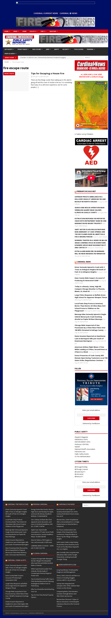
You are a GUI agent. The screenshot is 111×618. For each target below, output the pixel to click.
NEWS (15, 31)
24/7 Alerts (8, 49)
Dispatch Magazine (81, 437)
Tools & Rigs (78, 49)
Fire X (43, 31)
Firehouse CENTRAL (82, 444)
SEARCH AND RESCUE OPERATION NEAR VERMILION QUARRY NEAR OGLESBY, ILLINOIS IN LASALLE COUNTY (89, 210)
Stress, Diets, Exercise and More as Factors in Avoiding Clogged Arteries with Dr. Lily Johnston (68, 578)
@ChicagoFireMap (81, 467)
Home (6, 31)
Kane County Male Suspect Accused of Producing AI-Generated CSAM (14, 578)
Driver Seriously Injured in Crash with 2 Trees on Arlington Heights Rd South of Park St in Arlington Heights (90, 269)
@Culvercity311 (80, 472)
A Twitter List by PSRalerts (84, 134)
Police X (33, 31)
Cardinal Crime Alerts (16, 560)
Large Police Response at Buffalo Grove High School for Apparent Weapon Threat (16, 586)
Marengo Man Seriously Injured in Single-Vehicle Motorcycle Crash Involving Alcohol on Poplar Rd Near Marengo (91, 316)
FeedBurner (96, 423)
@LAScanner (79, 474)
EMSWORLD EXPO (81, 439)
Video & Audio (10, 54)
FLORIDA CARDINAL (40, 553)
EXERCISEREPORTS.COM (67, 565)
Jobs (47, 49)
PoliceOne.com (80, 452)
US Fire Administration (82, 456)
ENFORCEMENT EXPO (82, 442)
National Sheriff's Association (85, 449)
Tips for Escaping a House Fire (47, 73)
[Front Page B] (16, 81)
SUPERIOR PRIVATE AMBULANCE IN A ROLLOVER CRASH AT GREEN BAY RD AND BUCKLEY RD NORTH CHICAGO (90, 199)
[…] (38, 87)
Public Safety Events (82, 454)
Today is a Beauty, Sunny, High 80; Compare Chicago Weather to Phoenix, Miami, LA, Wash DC (90, 288)
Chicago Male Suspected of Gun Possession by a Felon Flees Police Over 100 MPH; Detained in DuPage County (90, 327)
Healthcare (36, 49)
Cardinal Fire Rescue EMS (17, 504)
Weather (53, 31)
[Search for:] (94, 57)
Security (65, 49)
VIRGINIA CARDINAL (40, 504)
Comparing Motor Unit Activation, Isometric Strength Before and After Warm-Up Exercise (67, 593)
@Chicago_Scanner (81, 469)
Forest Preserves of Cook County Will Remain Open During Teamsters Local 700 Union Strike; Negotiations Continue (91, 357)
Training (90, 49)
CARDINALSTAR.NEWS (67, 504)
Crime (24, 31)
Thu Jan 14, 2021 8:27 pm (41, 76)
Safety (56, 49)
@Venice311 (79, 477)
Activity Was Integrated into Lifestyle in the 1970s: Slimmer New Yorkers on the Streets (68, 586)
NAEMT (77, 447)
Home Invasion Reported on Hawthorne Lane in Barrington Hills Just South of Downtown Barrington (90, 338)
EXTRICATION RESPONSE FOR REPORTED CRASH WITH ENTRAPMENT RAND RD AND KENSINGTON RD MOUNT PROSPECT (90, 220)
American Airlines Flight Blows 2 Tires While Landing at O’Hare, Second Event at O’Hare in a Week (91, 349)
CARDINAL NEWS (84, 262)
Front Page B (22, 49)
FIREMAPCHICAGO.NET (86, 191)
